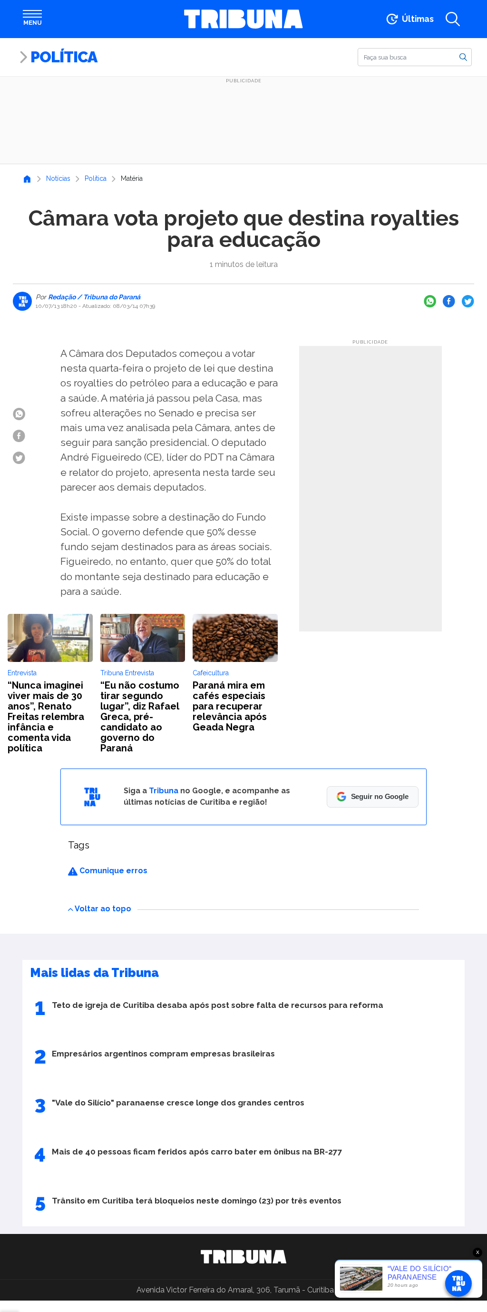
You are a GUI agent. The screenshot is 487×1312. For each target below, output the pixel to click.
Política (63, 57)
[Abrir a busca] (452, 19)
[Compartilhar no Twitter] (468, 301)
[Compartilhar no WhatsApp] (430, 301)
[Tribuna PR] (243, 1257)
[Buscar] (463, 57)
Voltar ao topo (103, 908)
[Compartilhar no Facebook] (449, 301)
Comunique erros (112, 870)
